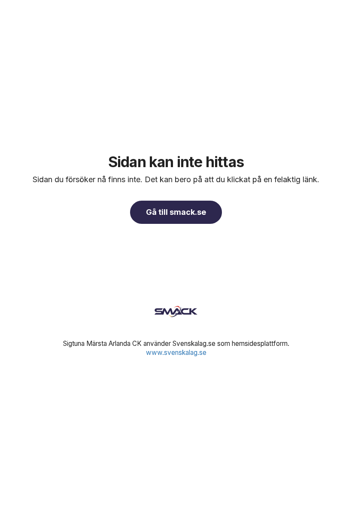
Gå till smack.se (176, 212)
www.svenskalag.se (176, 352)
